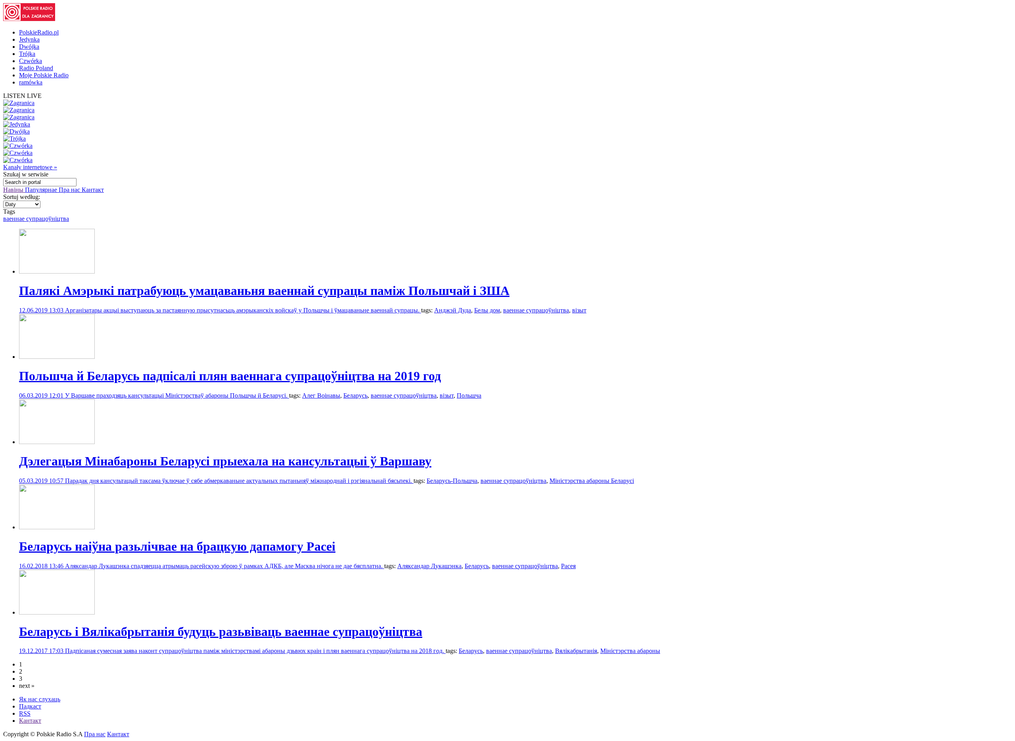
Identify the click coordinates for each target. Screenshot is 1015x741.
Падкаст (30, 706)
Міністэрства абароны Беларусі (592, 480)
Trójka (27, 53)
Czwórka (30, 60)
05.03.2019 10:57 (42, 480)
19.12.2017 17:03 (42, 650)
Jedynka (29, 39)
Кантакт (93, 189)
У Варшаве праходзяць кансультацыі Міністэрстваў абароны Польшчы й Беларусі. (177, 395)
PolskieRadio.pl (39, 32)
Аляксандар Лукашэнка (429, 566)
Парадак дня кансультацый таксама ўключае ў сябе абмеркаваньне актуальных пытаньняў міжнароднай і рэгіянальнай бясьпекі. (239, 480)
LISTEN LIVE (22, 95)
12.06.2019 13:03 (42, 310)
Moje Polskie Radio (44, 75)
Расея (568, 566)
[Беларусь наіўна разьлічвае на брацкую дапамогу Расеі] (57, 527)
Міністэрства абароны (630, 650)
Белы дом (487, 310)
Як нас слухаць (39, 699)
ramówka (30, 82)
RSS (25, 713)
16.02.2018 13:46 (42, 566)
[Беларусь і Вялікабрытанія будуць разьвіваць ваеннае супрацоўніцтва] (57, 612)
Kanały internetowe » (30, 167)
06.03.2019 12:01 (42, 395)
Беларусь (355, 395)
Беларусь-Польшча (452, 480)
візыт (579, 310)
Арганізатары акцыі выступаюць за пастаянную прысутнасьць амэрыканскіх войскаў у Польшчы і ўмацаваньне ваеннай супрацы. (243, 310)
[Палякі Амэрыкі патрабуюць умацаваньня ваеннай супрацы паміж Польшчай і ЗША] (57, 271)
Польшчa (469, 395)
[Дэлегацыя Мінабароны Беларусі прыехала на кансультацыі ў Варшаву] (57, 441)
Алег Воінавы (321, 395)
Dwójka (29, 46)
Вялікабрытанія (576, 650)
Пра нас (70, 189)
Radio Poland (36, 68)
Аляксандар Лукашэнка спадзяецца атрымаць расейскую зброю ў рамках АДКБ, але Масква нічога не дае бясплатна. (224, 566)
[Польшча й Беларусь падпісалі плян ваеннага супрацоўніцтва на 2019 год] (57, 356)
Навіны (14, 189)
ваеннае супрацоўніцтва (36, 218)
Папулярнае (42, 189)
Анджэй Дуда (452, 310)
